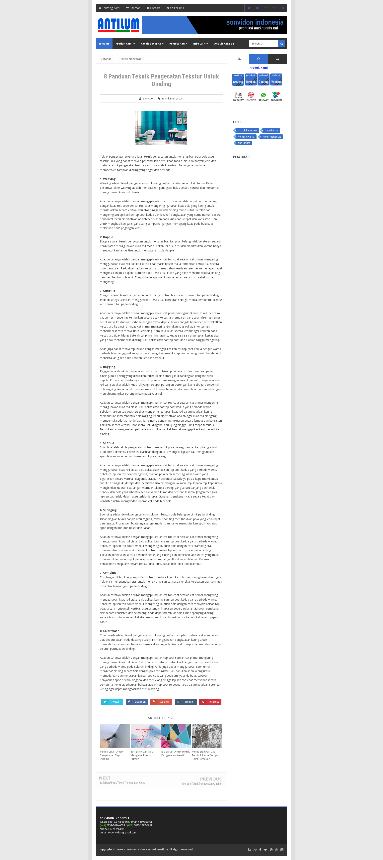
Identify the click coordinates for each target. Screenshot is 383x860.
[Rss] (249, 850)
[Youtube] (276, 850)
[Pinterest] (271, 850)
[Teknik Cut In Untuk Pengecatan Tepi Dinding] (115, 736)
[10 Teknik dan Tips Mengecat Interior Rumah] (146, 736)
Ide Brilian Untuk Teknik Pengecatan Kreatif (175, 753)
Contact (154, 8)
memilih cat (271, 130)
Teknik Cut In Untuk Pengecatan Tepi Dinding (111, 755)
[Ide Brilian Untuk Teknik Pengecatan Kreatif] (176, 736)
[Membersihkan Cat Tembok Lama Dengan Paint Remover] (207, 736)
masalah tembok (247, 130)
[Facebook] (260, 850)
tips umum (244, 143)
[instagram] (281, 850)
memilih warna (246, 136)
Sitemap (134, 8)
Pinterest (213, 701)
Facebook (140, 701)
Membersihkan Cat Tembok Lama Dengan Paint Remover (205, 755)
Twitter (115, 701)
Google (164, 701)
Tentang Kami (110, 8)
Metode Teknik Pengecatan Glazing (202, 783)
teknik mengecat (172, 98)
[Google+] (255, 850)
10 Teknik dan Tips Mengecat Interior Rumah (142, 755)
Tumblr (189, 701)
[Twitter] (265, 850)
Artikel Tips (176, 8)
